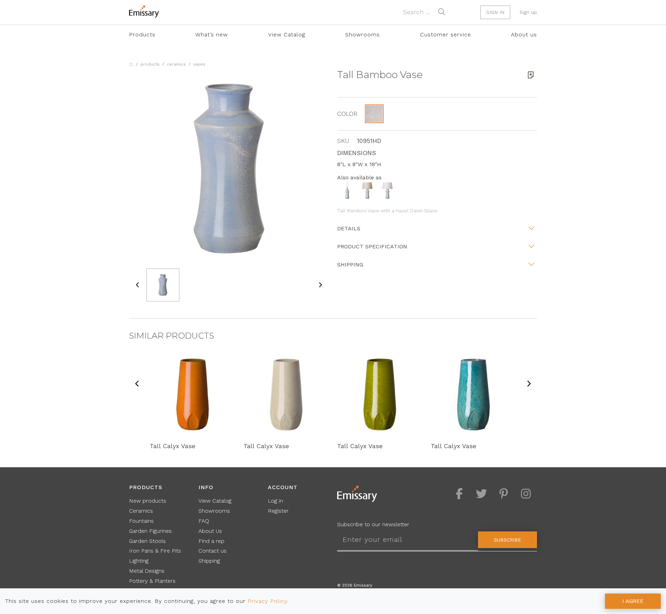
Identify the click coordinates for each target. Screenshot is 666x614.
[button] (374, 113)
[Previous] (137, 384)
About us (524, 34)
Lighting (138, 560)
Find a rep (211, 541)
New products (147, 500)
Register (278, 511)
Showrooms (362, 34)
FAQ (203, 521)
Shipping (350, 264)
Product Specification (372, 246)
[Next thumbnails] (320, 284)
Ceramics (176, 64)
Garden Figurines (150, 531)
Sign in (495, 12)
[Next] (528, 384)
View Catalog (286, 34)
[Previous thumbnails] (137, 284)
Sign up (528, 12)
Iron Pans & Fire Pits (155, 550)
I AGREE (632, 601)
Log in (275, 500)
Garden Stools (147, 541)
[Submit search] (441, 12)
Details (348, 228)
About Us (210, 531)
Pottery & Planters (152, 581)
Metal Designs (146, 571)
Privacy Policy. (268, 601)
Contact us (212, 550)
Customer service (445, 34)
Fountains (141, 521)
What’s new (211, 34)
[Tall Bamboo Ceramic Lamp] (347, 190)
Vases (199, 64)
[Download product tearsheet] (530, 75)
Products (142, 34)
